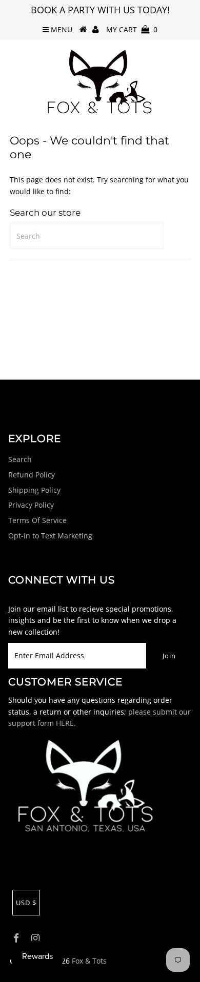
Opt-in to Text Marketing (50, 535)
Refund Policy (31, 474)
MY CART (131, 29)
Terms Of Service (37, 520)
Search (20, 459)
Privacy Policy (31, 505)
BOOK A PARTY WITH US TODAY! (100, 10)
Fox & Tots (89, 961)
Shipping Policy (34, 490)
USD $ (26, 902)
